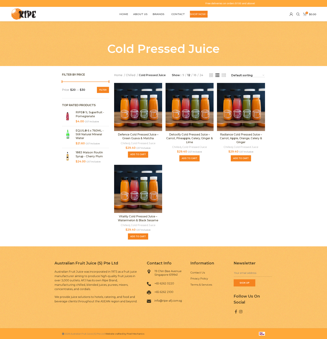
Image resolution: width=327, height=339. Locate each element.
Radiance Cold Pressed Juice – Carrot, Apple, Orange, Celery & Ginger (241, 138)
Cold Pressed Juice (143, 143)
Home (118, 75)
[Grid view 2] (211, 75)
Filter (103, 90)
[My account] (291, 14)
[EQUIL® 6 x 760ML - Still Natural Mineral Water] (67, 137)
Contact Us (197, 272)
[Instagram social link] (240, 311)
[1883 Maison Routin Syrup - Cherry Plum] (67, 157)
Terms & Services (201, 284)
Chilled (131, 75)
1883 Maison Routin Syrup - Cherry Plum (89, 154)
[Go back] (163, 36)
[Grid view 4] (224, 75)
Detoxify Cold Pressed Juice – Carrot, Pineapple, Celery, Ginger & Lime (189, 138)
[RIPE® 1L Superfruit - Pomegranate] (67, 117)
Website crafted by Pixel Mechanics (124, 334)
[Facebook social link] (236, 311)
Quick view (159, 88)
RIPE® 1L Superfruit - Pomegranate (90, 114)
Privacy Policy (199, 278)
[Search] (298, 14)
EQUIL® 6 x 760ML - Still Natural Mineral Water (90, 134)
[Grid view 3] (217, 75)
